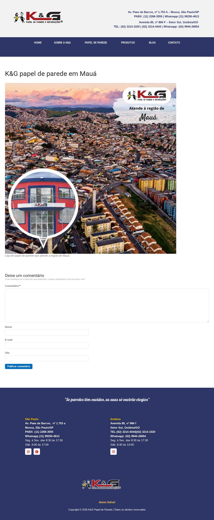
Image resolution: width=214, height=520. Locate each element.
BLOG (152, 42)
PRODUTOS (128, 42)
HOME (38, 42)
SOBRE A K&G (62, 42)
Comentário (12, 285)
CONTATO (174, 42)
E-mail (8, 339)
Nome (8, 326)
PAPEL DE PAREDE (96, 42)
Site (7, 352)
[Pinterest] (37, 451)
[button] (63, 43)
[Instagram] (28, 451)
